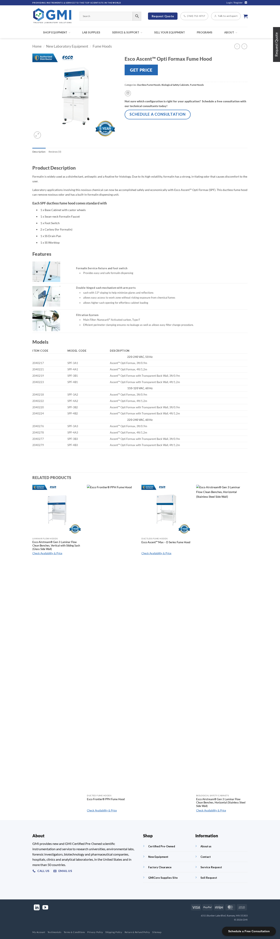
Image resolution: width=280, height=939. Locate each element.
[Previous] (33, 652)
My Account (38, 932)
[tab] (39, 152)
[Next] (246, 652)
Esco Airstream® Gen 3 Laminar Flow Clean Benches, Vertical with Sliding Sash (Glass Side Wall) (56, 545)
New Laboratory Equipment (67, 46)
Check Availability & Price (47, 553)
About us (205, 846)
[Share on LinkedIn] (128, 93)
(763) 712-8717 (196, 15)
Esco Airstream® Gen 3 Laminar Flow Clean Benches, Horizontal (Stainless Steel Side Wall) (220, 803)
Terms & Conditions (74, 932)
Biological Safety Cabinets (175, 84)
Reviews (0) (55, 151)
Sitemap (156, 932)
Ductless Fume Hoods (148, 84)
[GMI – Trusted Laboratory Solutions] (52, 16)
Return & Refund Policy (137, 932)
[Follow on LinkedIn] (246, 2)
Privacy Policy (95, 932)
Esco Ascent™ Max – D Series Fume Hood (165, 542)
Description (39, 151)
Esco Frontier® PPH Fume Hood (106, 799)
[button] (234, 2)
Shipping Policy (113, 932)
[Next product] (237, 46)
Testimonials (54, 932)
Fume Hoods (102, 46)
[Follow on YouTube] (45, 908)
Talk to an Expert (228, 15)
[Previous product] (244, 46)
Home (37, 46)
